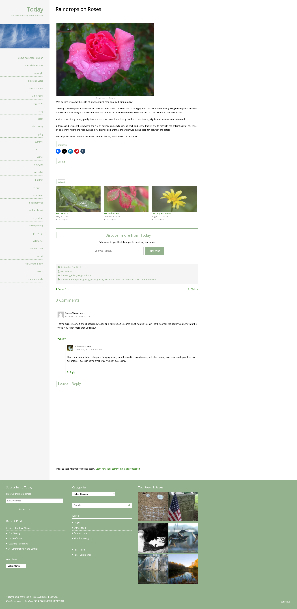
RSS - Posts (79, 549)
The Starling (14, 533)
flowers (64, 275)
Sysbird (60, 600)
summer (39, 141)
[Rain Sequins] (78, 199)
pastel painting (36, 225)
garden (72, 275)
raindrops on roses (124, 279)
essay (40, 118)
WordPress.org (81, 538)
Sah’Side (192, 289)
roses (138, 279)
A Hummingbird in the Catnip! (23, 548)
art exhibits (37, 95)
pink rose (109, 279)
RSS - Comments (82, 554)
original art (38, 103)
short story (37, 126)
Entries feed (80, 527)
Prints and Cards (35, 80)
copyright (38, 73)
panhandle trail (36, 210)
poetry (40, 111)
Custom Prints (36, 88)
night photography (34, 263)
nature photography (79, 279)
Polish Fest (63, 289)
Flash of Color (16, 538)
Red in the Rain (111, 213)
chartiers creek (36, 248)
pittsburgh (38, 233)
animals (38, 172)
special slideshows (34, 65)
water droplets (149, 279)
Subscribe (154, 251)
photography (96, 279)
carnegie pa (37, 187)
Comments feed (82, 533)
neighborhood (36, 202)
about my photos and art (30, 57)
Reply (63, 338)
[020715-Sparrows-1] (183, 538)
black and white (35, 278)
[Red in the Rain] (126, 199)
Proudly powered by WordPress (20, 600)
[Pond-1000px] (183, 569)
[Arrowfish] (153, 569)
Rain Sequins (62, 213)
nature (38, 179)
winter (40, 156)
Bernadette (66, 271)
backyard (38, 164)
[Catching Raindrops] (174, 199)
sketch (40, 271)
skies (39, 256)
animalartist (80, 346)
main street (37, 195)
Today (35, 9)
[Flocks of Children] (153, 507)
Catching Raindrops (161, 213)
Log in (77, 522)
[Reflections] (153, 538)
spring (40, 134)
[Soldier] (183, 507)
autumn (39, 149)
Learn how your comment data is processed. (117, 468)
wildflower (38, 240)
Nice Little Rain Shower (20, 528)
